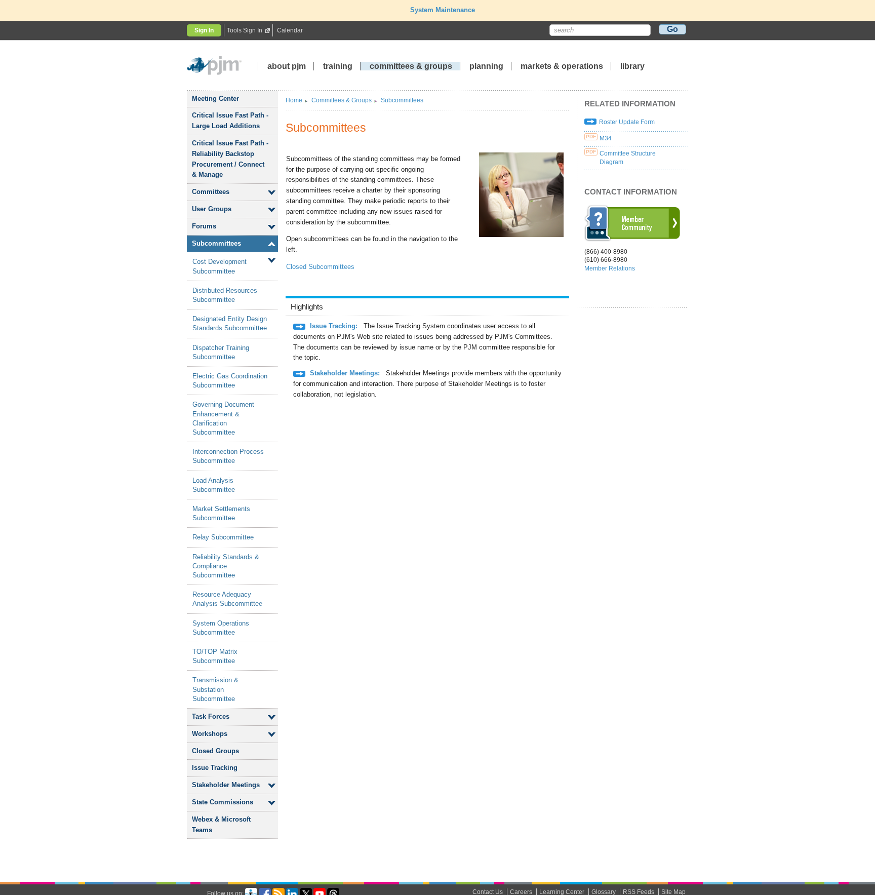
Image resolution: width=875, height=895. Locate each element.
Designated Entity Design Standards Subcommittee (229, 323)
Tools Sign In (244, 30)
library (632, 66)
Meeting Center (215, 98)
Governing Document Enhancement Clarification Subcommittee (223, 418)
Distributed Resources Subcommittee (224, 295)
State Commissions (222, 802)
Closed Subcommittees (320, 266)
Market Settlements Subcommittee (221, 513)
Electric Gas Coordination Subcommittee (229, 380)
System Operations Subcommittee (220, 627)
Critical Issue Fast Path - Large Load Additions (230, 120)
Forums (204, 226)
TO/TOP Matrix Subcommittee (214, 656)
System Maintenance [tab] (442, 10)
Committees (210, 192)
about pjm (286, 66)
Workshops (209, 733)
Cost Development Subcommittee (219, 266)
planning (486, 66)
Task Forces (210, 716)
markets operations (562, 66)
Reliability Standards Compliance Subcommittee (225, 566)
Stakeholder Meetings (226, 785)
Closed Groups (215, 751)
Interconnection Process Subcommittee (228, 456)
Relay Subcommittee (223, 537)
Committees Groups (341, 100)
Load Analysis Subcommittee (213, 485)
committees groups (411, 66)
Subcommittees (216, 243)
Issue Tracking (214, 767)
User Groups (211, 209)
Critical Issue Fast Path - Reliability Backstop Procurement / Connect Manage (230, 158)
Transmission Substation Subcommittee (215, 689)
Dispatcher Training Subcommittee (220, 352)
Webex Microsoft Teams (221, 824)
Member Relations (609, 268)
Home (294, 100)
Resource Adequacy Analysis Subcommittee (227, 599)
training (338, 66)
